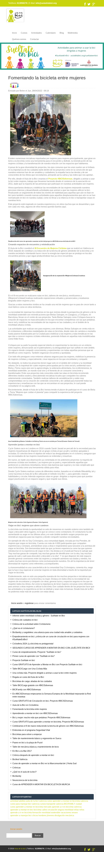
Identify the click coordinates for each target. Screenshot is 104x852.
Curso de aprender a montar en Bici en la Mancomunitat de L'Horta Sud (44, 763)
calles (44, 810)
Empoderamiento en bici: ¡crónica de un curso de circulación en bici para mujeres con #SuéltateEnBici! (50, 638)
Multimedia (73, 33)
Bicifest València (19, 759)
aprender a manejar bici (21, 815)
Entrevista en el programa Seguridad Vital (31, 730)
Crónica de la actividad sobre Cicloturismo (31, 624)
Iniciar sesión (16, 829)
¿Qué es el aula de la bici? (24, 772)
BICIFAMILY (69, 804)
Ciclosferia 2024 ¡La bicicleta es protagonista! (32, 644)
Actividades (36, 33)
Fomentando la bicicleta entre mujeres (29, 709)
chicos (35, 815)
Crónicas (16, 768)
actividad (14, 801)
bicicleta (37, 810)
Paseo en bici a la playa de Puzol (27, 742)
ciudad (79, 804)
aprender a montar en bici (21, 810)
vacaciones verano (69, 812)
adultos (22, 801)
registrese (29, 603)
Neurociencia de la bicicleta (24, 780)
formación (36, 812)
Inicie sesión (17, 603)
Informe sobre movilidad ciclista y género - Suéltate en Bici (38, 616)
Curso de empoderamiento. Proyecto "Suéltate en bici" (36, 652)
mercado (47, 807)
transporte (50, 804)
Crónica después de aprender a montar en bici (33, 755)
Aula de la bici (20, 849)
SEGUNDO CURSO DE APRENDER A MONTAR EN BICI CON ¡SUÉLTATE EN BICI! (51, 648)
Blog (62, 33)
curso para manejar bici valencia (24, 804)
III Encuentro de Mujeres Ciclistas (51, 248)
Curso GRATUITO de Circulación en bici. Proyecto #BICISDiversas (42, 701)
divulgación (59, 815)
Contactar (34, 39)
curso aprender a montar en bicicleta (26, 807)
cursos (43, 804)
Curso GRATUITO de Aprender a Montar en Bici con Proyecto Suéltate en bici (47, 664)
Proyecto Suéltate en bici (23, 660)
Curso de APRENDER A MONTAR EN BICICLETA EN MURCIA (41, 784)
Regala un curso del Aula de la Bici (28, 677)
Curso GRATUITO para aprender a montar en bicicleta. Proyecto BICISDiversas (48, 722)
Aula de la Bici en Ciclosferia (25, 705)
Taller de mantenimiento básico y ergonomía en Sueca (36, 738)
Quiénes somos (19, 39)
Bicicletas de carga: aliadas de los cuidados (32, 681)
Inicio (14, 33)
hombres (42, 815)
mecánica (69, 815)
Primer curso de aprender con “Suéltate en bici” (33, 656)
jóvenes (50, 815)
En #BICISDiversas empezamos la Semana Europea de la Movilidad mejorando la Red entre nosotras (51, 695)
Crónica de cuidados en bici (25, 620)
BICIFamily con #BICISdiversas (26, 689)
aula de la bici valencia (36, 801)
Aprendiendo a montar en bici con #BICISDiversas (35, 713)
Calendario (51, 33)
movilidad (69, 810)
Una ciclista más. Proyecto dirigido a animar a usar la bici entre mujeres (44, 673)
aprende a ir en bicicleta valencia (67, 807)
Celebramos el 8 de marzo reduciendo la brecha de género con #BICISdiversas (48, 726)
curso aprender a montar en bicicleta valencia (67, 801)
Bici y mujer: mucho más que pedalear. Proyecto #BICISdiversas (41, 717)
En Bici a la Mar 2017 (22, 751)
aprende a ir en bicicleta (21, 812)
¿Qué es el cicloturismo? (23, 628)
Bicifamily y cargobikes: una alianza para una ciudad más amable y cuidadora (47, 632)
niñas (76, 810)
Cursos (24, 33)
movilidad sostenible (51, 812)
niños (81, 810)
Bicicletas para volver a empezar (27, 734)
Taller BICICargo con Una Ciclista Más (29, 669)
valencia (60, 804)
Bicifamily (16, 776)
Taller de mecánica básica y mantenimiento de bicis (35, 747)
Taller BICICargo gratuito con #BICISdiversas (32, 685)
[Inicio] (15, 15)
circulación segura (56, 810)
